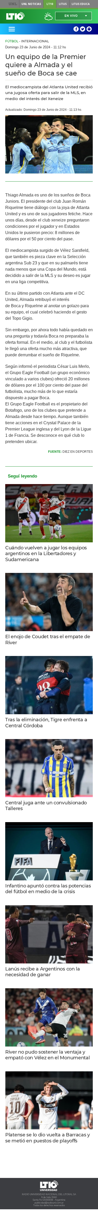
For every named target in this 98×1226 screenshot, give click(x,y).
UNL (12, 4)
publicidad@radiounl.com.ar (49, 1202)
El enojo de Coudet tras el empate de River (47, 640)
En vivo (71, 16)
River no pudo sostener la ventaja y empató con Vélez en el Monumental (47, 1055)
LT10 (50, 4)
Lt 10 (15, 16)
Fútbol (11, 41)
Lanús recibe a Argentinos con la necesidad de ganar (42, 972)
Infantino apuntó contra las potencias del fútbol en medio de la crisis (48, 889)
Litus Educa (81, 4)
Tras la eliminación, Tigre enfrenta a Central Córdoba (46, 723)
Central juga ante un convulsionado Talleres (46, 806)
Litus (63, 4)
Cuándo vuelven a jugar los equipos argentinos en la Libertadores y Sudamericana (46, 553)
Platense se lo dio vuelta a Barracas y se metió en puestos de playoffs (47, 1138)
